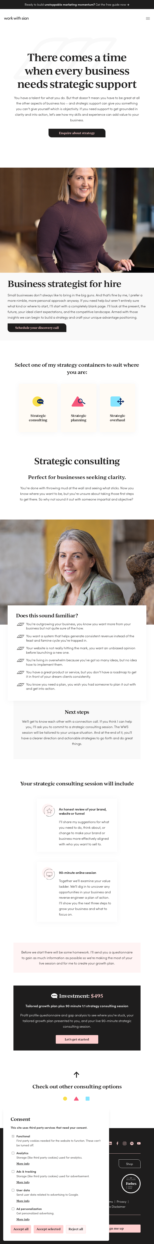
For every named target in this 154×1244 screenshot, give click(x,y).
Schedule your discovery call (37, 327)
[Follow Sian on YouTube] (139, 1143)
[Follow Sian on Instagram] (124, 1143)
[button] (148, 19)
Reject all (76, 1229)
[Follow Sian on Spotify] (132, 1143)
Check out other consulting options (77, 1086)
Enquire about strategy (77, 133)
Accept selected (48, 1229)
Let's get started (77, 1039)
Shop (129, 1164)
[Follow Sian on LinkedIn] (110, 1143)
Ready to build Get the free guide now (76, 4)
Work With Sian (15, 18)
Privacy (121, 1201)
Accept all (20, 1229)
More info (22, 1163)
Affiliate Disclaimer (113, 1206)
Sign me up (115, 1228)
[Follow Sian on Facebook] (117, 1143)
